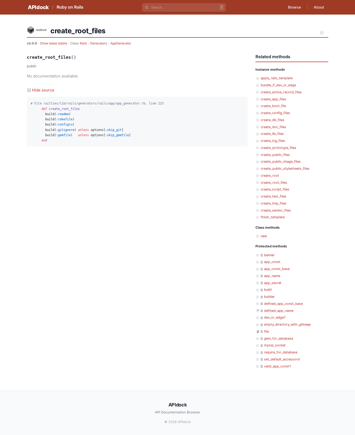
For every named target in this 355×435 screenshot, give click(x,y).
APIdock (38, 7)
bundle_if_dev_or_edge (278, 85)
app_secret (272, 283)
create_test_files (273, 196)
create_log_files (273, 141)
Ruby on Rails (70, 7)
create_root (270, 175)
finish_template (273, 217)
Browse (294, 7)
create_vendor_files (276, 210)
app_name (272, 276)
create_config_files (275, 113)
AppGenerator (120, 43)
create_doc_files (273, 127)
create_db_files (272, 120)
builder (269, 297)
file (266, 331)
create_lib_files (272, 134)
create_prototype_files (278, 148)
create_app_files (273, 99)
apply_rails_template (277, 78)
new (264, 236)
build (268, 290)
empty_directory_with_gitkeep (287, 324)
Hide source (43, 90)
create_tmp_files (273, 203)
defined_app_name (278, 311)
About (319, 7)
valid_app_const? (277, 366)
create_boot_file (273, 106)
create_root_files (274, 182)
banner (269, 255)
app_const (272, 262)
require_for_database (280, 352)
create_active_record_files (281, 92)
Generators (98, 43)
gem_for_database (278, 338)
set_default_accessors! (282, 359)
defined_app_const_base (283, 304)
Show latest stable (54, 43)
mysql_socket (275, 345)
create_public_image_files (281, 161)
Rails (83, 43)
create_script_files (275, 189)
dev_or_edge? (274, 317)
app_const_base (277, 269)
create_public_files (275, 155)
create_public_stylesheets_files (285, 168)
